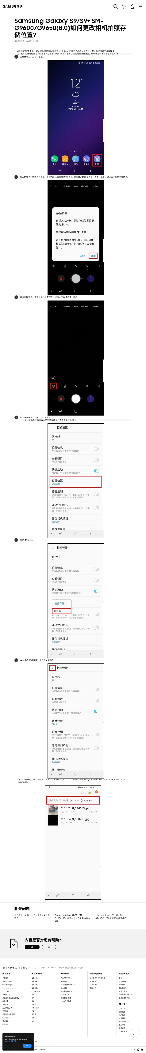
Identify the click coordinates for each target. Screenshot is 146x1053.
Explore (5, 1024)
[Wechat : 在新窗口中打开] (138, 1049)
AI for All (6, 991)
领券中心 (5, 994)
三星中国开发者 (66, 998)
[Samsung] (12, 6)
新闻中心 (122, 1025)
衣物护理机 (35, 1008)
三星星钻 (93, 981)
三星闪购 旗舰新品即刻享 (10, 998)
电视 (33, 994)
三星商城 (5, 978)
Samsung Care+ (8, 988)
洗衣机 (34, 1004)
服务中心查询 (65, 991)
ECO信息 (64, 994)
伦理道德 (122, 1028)
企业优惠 (5, 1004)
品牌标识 (122, 1015)
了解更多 (13, 1041)
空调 (33, 1011)
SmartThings (7, 985)
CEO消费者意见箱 (67, 985)
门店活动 (5, 1018)
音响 (33, 998)
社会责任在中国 (124, 998)
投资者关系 (123, 1022)
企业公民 (122, 991)
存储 (33, 1018)
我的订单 (93, 988)
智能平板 (34, 981)
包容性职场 (123, 988)
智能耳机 (34, 988)
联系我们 (64, 988)
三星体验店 (6, 1008)
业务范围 (122, 1012)
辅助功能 (122, 985)
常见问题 (5, 1021)
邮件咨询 (64, 981)
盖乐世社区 (94, 985)
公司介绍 (122, 1008)
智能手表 (34, 985)
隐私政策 (43, 1050)
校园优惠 (5, 1001)
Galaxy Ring (36, 991)
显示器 (34, 1014)
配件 (33, 1021)
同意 (27, 1046)
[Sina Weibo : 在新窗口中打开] (142, 1049)
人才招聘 (122, 1018)
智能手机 (34, 978)
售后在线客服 (65, 978)
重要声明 (34, 1050)
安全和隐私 (123, 981)
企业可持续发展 (124, 994)
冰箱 (33, 1001)
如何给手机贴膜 (66, 1001)
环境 (120, 978)
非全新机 (5, 1011)
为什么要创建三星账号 (97, 978)
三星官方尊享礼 (7, 981)
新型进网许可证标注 (9, 1014)
